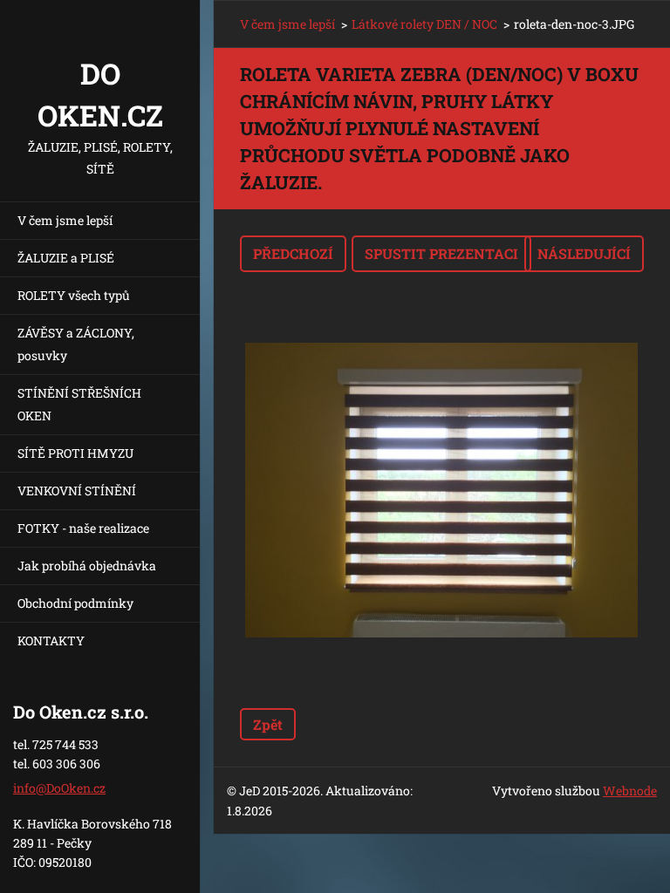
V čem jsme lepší (65, 220)
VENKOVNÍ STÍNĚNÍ (76, 490)
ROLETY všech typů (73, 295)
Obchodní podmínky (75, 603)
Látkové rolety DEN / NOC (424, 24)
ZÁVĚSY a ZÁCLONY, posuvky (75, 344)
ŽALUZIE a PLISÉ (65, 257)
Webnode (630, 790)
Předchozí (293, 253)
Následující (584, 253)
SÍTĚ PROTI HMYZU (75, 453)
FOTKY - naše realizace (83, 528)
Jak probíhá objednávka (86, 565)
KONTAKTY (51, 640)
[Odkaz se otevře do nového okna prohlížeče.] (441, 490)
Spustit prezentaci (441, 253)
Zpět (268, 724)
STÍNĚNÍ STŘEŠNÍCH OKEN (79, 404)
